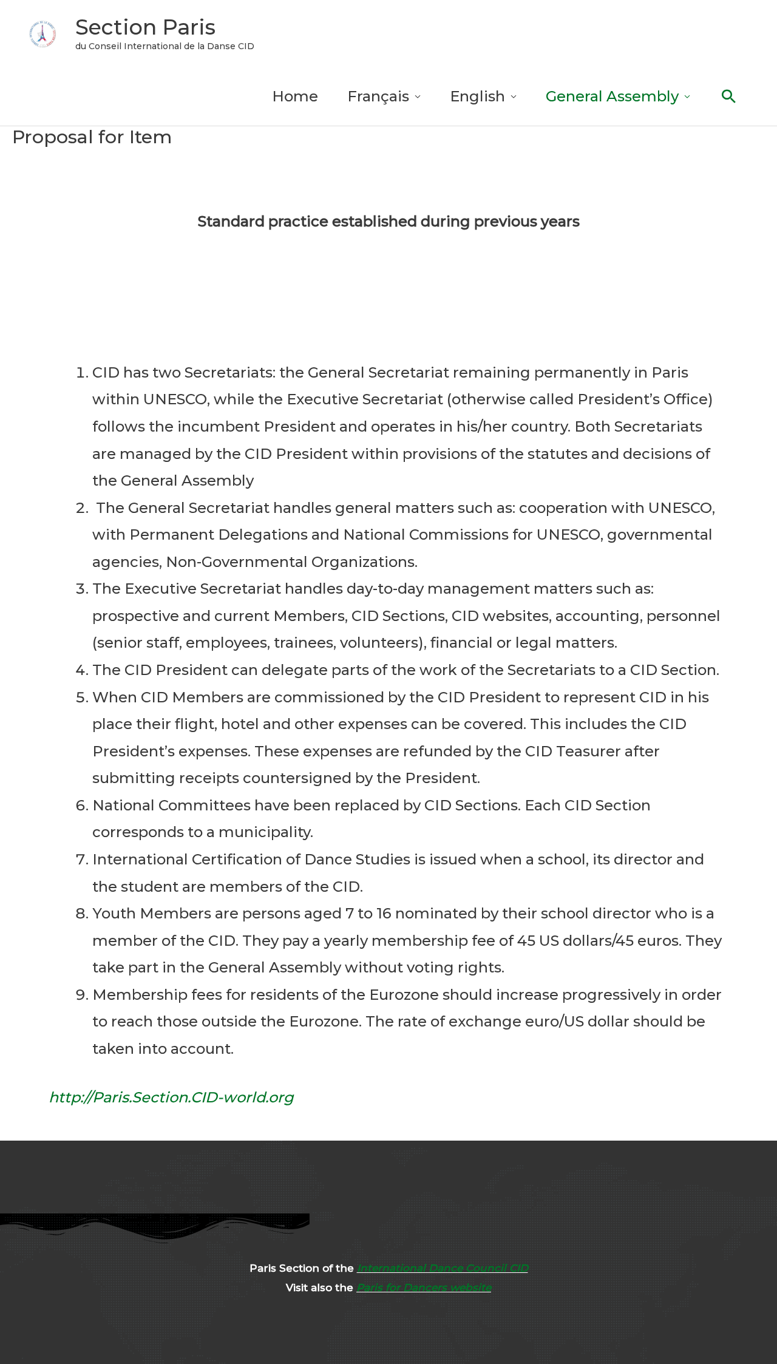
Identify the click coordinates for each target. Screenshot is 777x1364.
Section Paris (145, 27)
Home (295, 96)
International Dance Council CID (442, 1268)
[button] (728, 96)
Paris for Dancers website (423, 1287)
